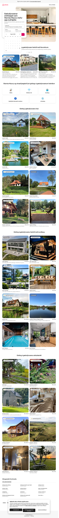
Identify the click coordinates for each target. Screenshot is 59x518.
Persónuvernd (26, 516)
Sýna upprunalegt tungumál (35, 1)
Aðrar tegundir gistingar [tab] (6, 481)
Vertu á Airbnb (52, 4)
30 (19, 48)
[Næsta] (31, 52)
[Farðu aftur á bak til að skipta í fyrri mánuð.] (6, 34)
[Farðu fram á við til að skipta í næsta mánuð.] (19, 34)
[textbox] (9, 31)
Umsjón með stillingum (42, 509)
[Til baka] (27, 52)
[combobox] (14, 27)
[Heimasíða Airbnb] (5, 5)
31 (6, 50)
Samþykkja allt (16, 509)
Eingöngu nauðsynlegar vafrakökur (29, 510)
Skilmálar (32, 516)
